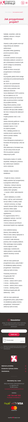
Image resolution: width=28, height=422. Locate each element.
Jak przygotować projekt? (18, 12)
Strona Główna (8, 12)
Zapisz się (13, 334)
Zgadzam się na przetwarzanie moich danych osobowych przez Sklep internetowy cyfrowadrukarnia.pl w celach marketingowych (15, 347)
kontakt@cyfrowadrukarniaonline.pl (14, 389)
